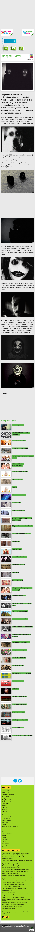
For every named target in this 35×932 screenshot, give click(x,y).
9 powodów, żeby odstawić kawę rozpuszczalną (14, 875)
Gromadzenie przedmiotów (19, 619)
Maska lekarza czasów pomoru (21, 642)
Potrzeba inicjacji (17, 549)
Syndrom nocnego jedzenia (19, 471)
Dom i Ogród (5, 796)
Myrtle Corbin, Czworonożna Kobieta (22, 626)
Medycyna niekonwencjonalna (10, 826)
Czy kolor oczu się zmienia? (9, 879)
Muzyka (4, 798)
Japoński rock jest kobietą (8, 908)
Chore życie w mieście (18, 510)
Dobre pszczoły (6, 818)
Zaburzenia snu (6, 813)
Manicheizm (15, 572)
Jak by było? (5, 845)
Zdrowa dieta (5, 843)
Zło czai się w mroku (18, 425)
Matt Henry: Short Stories (19, 696)
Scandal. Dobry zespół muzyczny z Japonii (13, 882)
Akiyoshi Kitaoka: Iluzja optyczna (21, 673)
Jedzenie (4, 811)
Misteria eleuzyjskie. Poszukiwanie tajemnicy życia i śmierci (17, 880)
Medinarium (5, 809)
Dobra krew (5, 831)
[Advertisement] (17, 13)
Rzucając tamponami (18, 681)
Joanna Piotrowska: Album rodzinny (22, 735)
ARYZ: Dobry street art (18, 712)
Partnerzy (4, 841)
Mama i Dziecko (6, 792)
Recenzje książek (6, 816)
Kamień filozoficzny (17, 727)
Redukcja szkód (16, 502)
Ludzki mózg (5, 803)
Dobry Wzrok (5, 790)
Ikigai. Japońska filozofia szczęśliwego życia (13, 865)
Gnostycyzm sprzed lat (18, 564)
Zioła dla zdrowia (6, 820)
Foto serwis (5, 839)
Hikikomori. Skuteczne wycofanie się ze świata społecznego (17, 877)
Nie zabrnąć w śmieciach (19, 495)
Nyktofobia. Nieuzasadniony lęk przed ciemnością (15, 902)
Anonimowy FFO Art (17, 580)
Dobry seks (5, 846)
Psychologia (11, 59)
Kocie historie (5, 830)
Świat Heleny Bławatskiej (19, 557)
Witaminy (4, 805)
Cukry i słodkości (6, 800)
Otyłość (14, 487)
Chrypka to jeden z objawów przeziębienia (13, 884)
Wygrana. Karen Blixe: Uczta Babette (22, 526)
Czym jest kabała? (17, 479)
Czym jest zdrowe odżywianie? (10, 864)
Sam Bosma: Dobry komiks (19, 704)
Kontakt (5, 917)
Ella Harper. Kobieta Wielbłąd (9, 862)
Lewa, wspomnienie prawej (19, 650)
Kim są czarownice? (17, 665)
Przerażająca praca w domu (20, 448)
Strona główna (4, 59)
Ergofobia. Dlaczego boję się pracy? (11, 886)
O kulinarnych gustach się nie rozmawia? (12, 906)
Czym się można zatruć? (19, 440)
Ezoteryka (4, 837)
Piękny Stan (5, 807)
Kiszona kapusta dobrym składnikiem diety (13, 904)
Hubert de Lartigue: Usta (19, 658)
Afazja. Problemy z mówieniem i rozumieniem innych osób (17, 860)
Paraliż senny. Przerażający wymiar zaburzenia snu (15, 871)
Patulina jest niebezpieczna (20, 720)
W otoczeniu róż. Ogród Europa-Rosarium (13, 897)
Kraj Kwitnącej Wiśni (7, 801)
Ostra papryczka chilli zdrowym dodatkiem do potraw (15, 869)
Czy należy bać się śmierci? (20, 611)
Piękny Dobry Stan (29, 59)
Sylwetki (4, 835)
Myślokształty (16, 541)
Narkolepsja (15, 689)
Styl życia (4, 824)
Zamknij (31, 930)
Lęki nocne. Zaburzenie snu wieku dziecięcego (14, 888)
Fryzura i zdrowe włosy (8, 794)
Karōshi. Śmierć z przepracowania (11, 867)
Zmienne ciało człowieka (8, 892)
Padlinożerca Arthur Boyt (19, 595)
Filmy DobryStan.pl (7, 833)
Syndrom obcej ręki (7, 890)
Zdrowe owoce (6, 815)
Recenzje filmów (6, 828)
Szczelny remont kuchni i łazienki (10, 910)
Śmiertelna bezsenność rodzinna (21, 533)
